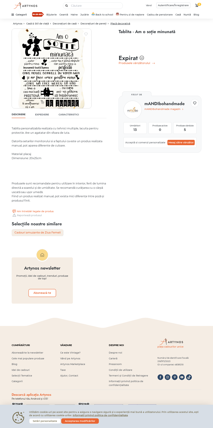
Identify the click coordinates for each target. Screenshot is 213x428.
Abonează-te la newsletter (27, 352)
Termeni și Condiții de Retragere (128, 375)
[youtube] (182, 377)
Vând (149, 5)
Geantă (63, 14)
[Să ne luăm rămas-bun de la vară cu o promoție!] (38, 14)
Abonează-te (42, 292)
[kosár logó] (197, 5)
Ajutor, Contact (69, 375)
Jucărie (84, 14)
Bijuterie (51, 14)
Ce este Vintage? (70, 352)
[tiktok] (189, 377)
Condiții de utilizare (120, 369)
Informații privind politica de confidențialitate (100, 415)
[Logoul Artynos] (25, 5)
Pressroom (115, 364)
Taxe (63, 369)
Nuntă (187, 14)
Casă (178, 14)
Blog (196, 14)
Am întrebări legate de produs (35, 211)
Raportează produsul (29, 215)
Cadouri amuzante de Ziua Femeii (37, 232)
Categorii (17, 381)
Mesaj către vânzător (181, 142)
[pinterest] (175, 377)
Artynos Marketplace (72, 364)
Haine (74, 14)
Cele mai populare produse (28, 358)
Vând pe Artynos (70, 358)
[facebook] (160, 377)
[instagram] (167, 377)
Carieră (113, 358)
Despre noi (115, 352)
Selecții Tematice (22, 375)
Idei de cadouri (21, 369)
